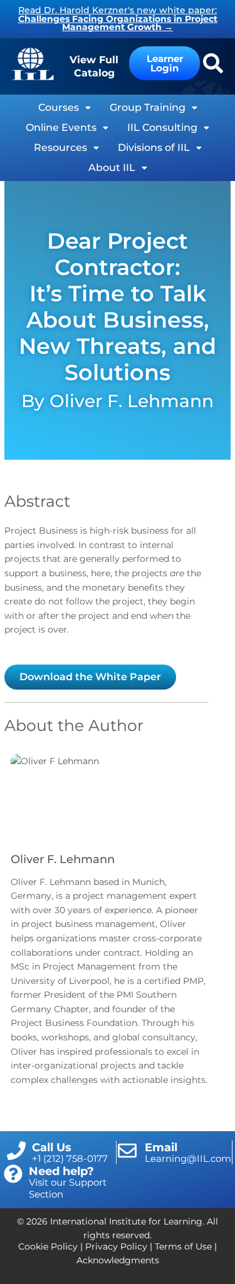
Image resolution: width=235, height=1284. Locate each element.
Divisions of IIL (154, 147)
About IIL (111, 167)
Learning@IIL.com (188, 1158)
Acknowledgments (117, 1260)
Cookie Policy (48, 1246)
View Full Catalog (94, 66)
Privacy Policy (116, 1246)
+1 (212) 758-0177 (70, 1158)
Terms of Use (183, 1246)
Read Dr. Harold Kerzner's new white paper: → (117, 18)
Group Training (147, 107)
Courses (58, 107)
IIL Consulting (162, 127)
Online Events (61, 127)
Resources (60, 147)
